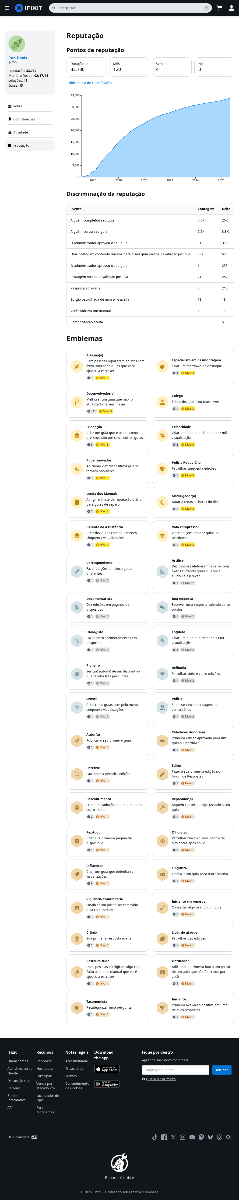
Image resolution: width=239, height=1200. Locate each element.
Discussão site (18, 1080)
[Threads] (219, 1137)
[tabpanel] (150, 527)
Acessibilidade (76, 1061)
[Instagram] (183, 1137)
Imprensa (44, 1061)
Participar (44, 1076)
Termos (71, 1076)
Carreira (13, 1088)
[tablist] (30, 126)
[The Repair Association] (229, 1137)
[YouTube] (192, 1137)
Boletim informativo (16, 1097)
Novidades (44, 1068)
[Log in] (231, 8)
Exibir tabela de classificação (89, 83)
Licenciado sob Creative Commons (131, 1192)
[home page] (28, 8)
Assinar (222, 1070)
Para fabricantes (45, 1109)
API (10, 1107)
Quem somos (17, 1061)
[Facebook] (164, 1137)
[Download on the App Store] (107, 1069)
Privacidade (74, 1068)
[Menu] (7, 8)
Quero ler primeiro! (161, 1079)
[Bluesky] (210, 1137)
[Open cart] (219, 8)
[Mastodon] (201, 1137)
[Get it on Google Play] (107, 1084)
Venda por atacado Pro (45, 1085)
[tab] (30, 106)
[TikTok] (155, 1137)
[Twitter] (173, 1137)
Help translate (18, 1137)
